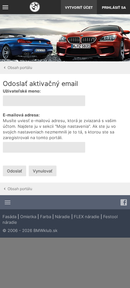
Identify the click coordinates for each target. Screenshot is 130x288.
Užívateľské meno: (22, 90)
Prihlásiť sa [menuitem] (114, 7)
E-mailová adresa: (21, 114)
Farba (45, 216)
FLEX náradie (86, 216)
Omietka (28, 216)
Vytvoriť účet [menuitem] (79, 7)
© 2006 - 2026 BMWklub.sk (30, 230)
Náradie (62, 216)
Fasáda (9, 216)
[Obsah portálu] (35, 7)
